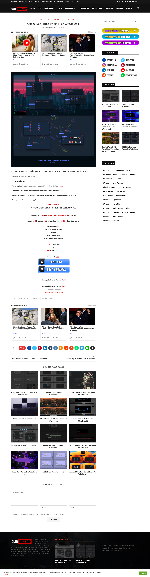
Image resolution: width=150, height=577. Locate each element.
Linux (128, 208)
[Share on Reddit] (66, 348)
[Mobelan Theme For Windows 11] (130, 96)
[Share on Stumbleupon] (71, 348)
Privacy (14, 2)
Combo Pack (121, 195)
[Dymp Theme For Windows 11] (24, 407)
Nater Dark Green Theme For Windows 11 (53, 446)
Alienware (119, 179)
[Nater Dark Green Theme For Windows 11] (53, 433)
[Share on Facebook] (29, 348)
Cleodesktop (52, 27)
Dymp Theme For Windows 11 (24, 419)
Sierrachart (97, 8)
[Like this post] (23, 348)
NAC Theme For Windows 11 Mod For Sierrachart (24, 393)
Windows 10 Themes (67, 8)
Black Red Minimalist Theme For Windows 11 (83, 446)
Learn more (6, 574)
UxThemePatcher (110, 174)
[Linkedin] (125, 2)
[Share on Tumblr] (50, 348)
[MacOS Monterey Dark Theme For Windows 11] (110, 116)
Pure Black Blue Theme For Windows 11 (130, 127)
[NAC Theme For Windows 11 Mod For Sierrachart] (24, 380)
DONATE (129, 8)
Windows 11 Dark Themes (113, 216)
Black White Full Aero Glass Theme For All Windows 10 (110, 149)
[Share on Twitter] (34, 348)
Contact (109, 8)
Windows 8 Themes (123, 170)
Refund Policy (34, 2)
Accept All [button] (143, 573)
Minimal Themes (23, 298)
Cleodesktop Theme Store (53, 292)
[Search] (138, 8)
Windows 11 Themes (46, 8)
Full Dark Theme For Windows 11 (110, 105)
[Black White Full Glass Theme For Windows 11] (53, 407)
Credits (60, 2)
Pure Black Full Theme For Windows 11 (82, 420)
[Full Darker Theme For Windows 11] (24, 433)
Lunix (13, 298)
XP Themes (121, 191)
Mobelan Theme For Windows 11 (129, 105)
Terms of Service (48, 2)
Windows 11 (35, 298)
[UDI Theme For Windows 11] (53, 460)
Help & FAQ (75, 2)
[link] (61, 186)
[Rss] (138, 2)
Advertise (23, 2)
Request (119, 8)
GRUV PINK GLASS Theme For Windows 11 (83, 393)
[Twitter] (120, 2)
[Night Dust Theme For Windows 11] (24, 460)
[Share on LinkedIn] (45, 348)
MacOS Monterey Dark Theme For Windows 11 (109, 127)
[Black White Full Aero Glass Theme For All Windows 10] (110, 138)
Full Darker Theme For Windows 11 (24, 446)
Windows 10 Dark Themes (113, 208)
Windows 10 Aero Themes (113, 183)
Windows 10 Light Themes (113, 200)
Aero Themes (108, 191)
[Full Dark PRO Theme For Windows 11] (53, 380)
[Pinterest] (122, 2)
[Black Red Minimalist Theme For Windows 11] (82, 433)
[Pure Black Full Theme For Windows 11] (82, 407)
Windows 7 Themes (127, 174)
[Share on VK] (55, 348)
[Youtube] (130, 2)
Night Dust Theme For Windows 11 (24, 473)
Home (32, 8)
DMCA (67, 2)
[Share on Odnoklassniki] (61, 348)
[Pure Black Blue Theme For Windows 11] (130, 116)
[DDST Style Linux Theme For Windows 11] (130, 138)
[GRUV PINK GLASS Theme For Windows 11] (82, 380)
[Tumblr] (127, 2)
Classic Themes (109, 187)
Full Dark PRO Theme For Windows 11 (53, 393)
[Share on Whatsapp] (76, 348)
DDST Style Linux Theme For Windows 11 (130, 149)
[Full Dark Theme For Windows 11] (110, 96)
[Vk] (133, 2)
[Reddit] (136, 2)
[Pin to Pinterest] (40, 348)
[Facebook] (117, 2)
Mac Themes (108, 195)
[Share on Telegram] (82, 348)
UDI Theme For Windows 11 (53, 472)
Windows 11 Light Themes (113, 204)
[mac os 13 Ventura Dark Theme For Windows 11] (82, 460)
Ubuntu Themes (124, 187)
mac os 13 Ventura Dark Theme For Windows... (82, 473)
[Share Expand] (92, 348)
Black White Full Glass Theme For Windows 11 (53, 420)
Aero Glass (84, 8)
